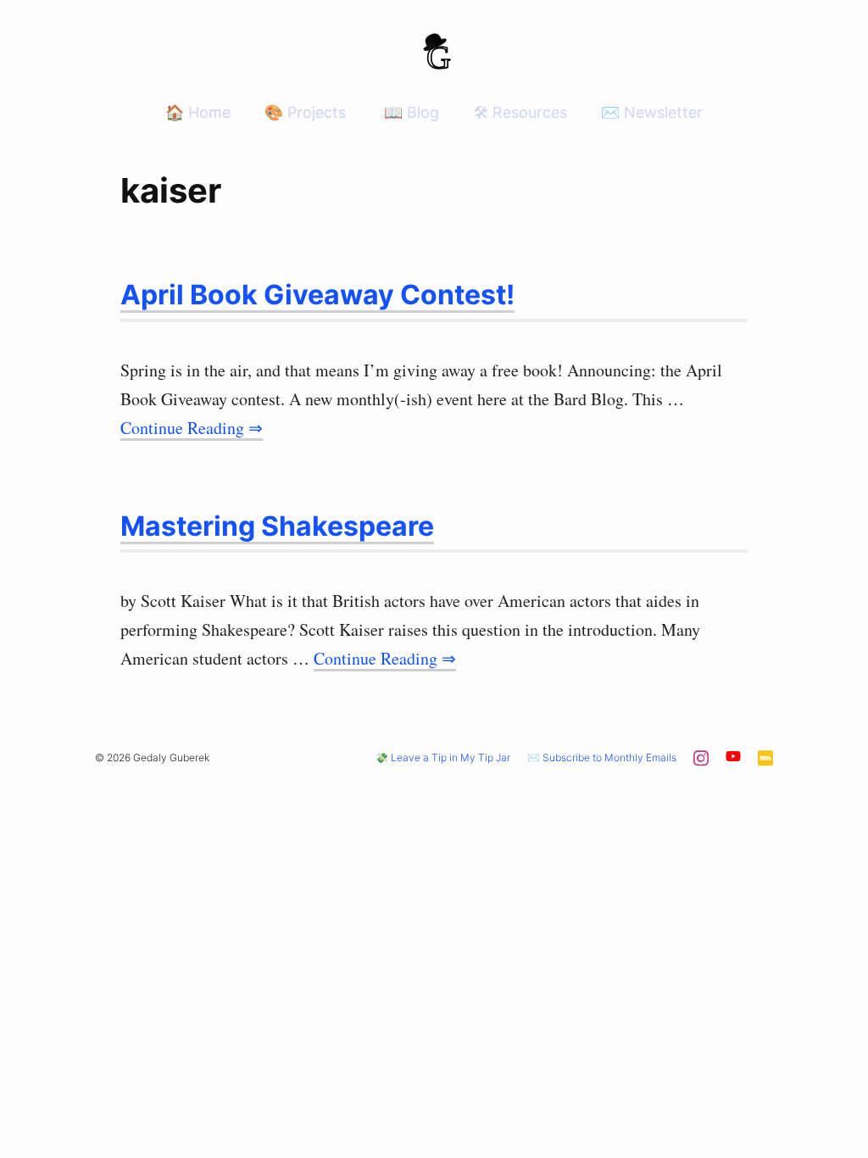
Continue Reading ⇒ (191, 427)
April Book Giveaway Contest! (317, 294)
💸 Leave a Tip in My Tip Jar (443, 757)
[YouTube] (733, 759)
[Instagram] (701, 763)
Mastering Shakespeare (277, 526)
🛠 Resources (520, 112)
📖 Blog (409, 112)
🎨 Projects (305, 112)
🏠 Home (198, 112)
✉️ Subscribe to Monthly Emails (601, 757)
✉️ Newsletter (652, 112)
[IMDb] (765, 763)
